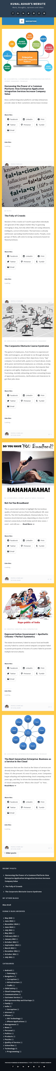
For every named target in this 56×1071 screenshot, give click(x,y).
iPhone (8, 1015)
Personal (9, 1030)
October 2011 (10, 954)
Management (15, 81)
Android (8, 970)
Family (7, 1003)
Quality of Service (30, 498)
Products (9, 1036)
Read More (27, 524)
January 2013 (10, 939)
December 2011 (11, 951)
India (24, 629)
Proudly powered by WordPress (16, 1062)
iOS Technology (13, 1018)
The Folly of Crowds (15, 215)
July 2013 (8, 930)
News (7, 1027)
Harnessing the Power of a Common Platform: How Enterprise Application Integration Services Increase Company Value (25, 90)
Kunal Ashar (16, 435)
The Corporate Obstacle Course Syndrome (27, 345)
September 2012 (12, 945)
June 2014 (9, 927)
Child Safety (10, 988)
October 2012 (10, 942)
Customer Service (23, 79)
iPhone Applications (15, 1021)
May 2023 (8, 918)
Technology (24, 81)
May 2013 (8, 933)
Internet (7, 81)
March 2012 (9, 948)
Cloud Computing (12, 79)
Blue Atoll (7, 905)
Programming (13, 1051)
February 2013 (11, 936)
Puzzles (8, 1039)
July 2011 (8, 957)
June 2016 (9, 921)
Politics (9, 211)
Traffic (10, 985)
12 (50, 579)
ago (16, 164)
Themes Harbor (45, 1062)
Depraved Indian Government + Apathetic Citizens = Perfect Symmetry (26, 635)
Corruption (10, 629)
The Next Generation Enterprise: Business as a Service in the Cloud (28, 760)
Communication (11, 341)
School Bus (9, 1045)
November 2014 (11, 924)
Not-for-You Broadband (17, 502)
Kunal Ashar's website (27, 4)
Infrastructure (32, 629)
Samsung (11, 973)
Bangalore (9, 976)
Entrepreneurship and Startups (40, 79)
